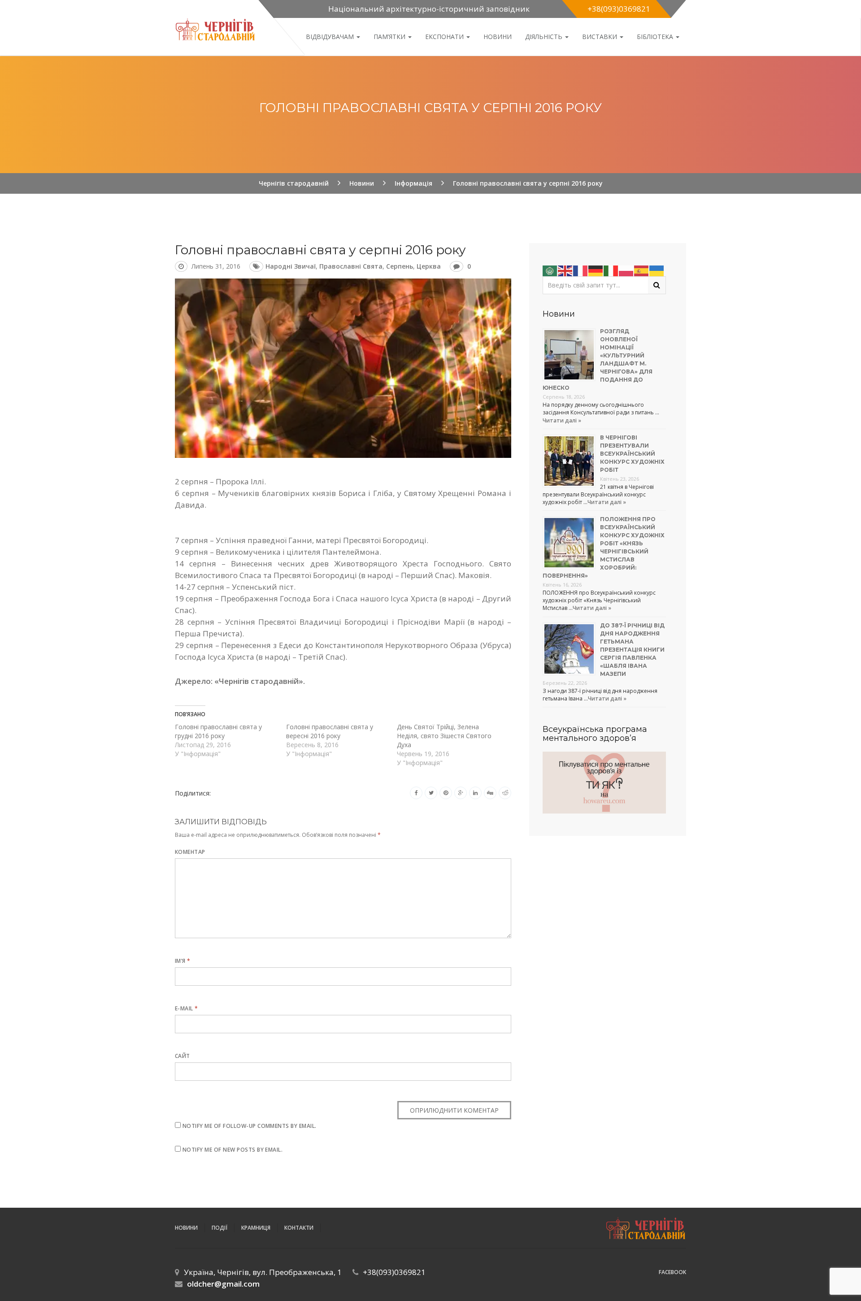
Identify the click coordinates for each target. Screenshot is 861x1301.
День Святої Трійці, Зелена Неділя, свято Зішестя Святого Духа (444, 735)
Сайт (182, 1056)
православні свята (351, 266)
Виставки (600, 36)
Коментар (190, 852)
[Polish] (626, 269)
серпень (399, 266)
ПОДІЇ (219, 1227)
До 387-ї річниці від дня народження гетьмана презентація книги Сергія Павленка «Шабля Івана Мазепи (632, 649)
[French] (580, 269)
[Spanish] (641, 269)
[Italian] (611, 269)
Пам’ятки (390, 36)
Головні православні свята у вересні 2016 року (329, 731)
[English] (565, 269)
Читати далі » (562, 420)
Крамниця (255, 1227)
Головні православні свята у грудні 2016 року (218, 731)
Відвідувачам (331, 36)
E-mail (186, 1008)
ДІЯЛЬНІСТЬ (544, 36)
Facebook (672, 1272)
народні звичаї (290, 266)
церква (429, 266)
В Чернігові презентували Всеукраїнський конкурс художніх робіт (632, 453)
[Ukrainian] (657, 269)
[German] (596, 269)
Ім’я (183, 961)
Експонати (445, 36)
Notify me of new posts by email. (233, 1149)
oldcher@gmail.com (223, 1284)
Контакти (298, 1227)
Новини (497, 36)
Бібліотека (656, 36)
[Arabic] (550, 269)
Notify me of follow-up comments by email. (250, 1126)
